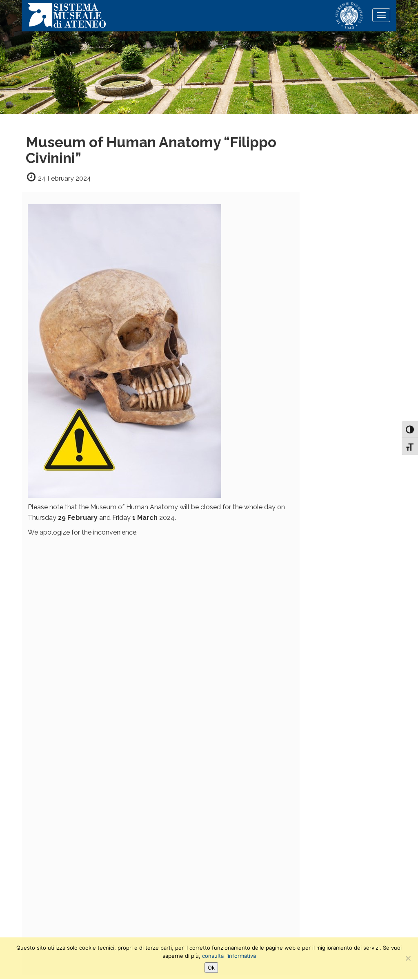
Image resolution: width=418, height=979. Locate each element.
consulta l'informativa (229, 955)
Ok (211, 967)
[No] (408, 958)
